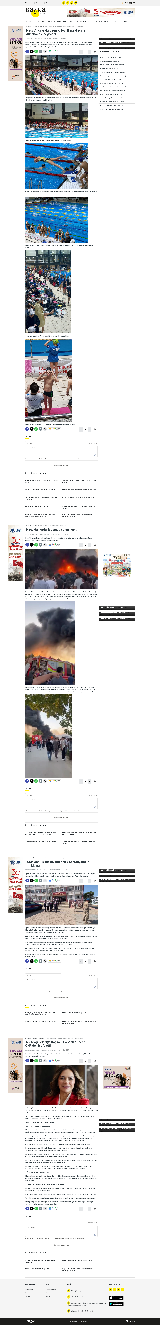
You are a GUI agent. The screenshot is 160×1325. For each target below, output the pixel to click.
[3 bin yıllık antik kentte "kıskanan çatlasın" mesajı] (117, 876)
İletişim (48, 1300)
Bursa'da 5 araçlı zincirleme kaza (110, 57)
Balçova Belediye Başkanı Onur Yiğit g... (112, 98)
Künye (48, 1296)
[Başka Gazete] (35, 12)
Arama (57, 3)
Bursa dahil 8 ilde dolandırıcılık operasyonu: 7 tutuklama (61, 858)
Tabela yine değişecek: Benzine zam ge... (112, 83)
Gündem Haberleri (38, 1038)
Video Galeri (29, 3)
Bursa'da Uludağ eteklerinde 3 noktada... (112, 65)
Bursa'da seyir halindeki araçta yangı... (111, 94)
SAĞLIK (113, 22)
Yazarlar (48, 3)
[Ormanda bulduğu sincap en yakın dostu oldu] (117, 39)
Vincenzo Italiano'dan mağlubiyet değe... (112, 72)
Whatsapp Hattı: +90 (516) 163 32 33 (82, 1311)
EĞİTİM (65, 22)
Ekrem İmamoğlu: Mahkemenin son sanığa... (113, 76)
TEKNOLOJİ (74, 22)
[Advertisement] (15, 166)
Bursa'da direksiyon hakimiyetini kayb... (112, 105)
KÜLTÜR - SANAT (123, 22)
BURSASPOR (98, 22)
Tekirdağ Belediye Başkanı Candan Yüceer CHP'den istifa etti (64, 1038)
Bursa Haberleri (37, 26)
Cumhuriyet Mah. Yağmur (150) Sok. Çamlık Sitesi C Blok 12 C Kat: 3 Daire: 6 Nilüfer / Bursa (86, 1304)
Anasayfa (28, 26)
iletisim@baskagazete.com (79, 1291)
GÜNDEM (36, 22)
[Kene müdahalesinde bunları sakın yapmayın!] (117, 1120)
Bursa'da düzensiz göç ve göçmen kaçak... (113, 87)
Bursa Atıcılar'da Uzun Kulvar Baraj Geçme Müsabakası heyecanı (64, 26)
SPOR (90, 22)
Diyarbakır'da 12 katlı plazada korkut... (111, 68)
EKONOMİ (51, 22)
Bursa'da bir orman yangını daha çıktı (111, 109)
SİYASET (44, 22)
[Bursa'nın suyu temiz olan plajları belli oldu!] (117, 48)
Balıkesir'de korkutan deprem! (109, 61)
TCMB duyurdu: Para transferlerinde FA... (112, 90)
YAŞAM (106, 22)
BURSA (28, 22)
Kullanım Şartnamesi (52, 1293)
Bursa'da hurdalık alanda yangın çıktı (55, 525)
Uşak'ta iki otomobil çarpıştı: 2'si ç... (110, 79)
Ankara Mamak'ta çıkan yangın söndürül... (112, 102)
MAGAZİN (83, 22)
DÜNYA (59, 22)
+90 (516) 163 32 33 (77, 1297)
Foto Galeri (39, 3)
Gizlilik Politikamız (51, 1289)
